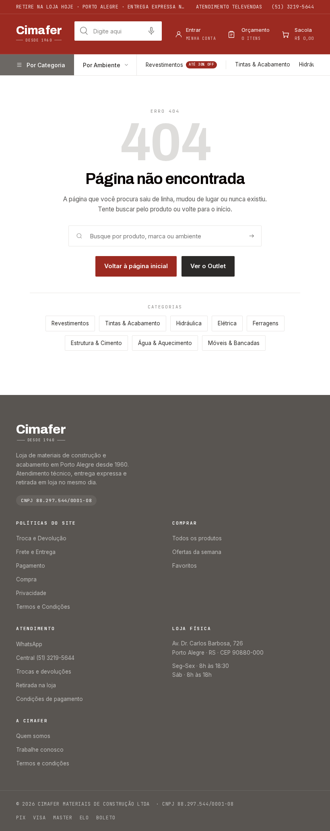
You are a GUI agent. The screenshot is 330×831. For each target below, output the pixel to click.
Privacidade (31, 593)
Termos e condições (42, 763)
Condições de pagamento (49, 699)
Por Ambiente (101, 65)
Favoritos (184, 565)
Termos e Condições (43, 607)
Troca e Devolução (41, 538)
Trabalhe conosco (40, 749)
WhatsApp (29, 644)
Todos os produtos (197, 538)
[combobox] (118, 31)
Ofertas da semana (196, 552)
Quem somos (33, 736)
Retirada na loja (36, 685)
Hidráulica (311, 64)
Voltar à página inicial (135, 266)
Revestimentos (180, 65)
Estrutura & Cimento (96, 343)
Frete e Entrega (36, 552)
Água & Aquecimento (165, 343)
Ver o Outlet (208, 266)
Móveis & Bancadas (234, 343)
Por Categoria (46, 65)
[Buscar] (251, 236)
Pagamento (30, 565)
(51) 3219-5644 (293, 7)
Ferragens (265, 323)
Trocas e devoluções (43, 671)
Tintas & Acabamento (262, 64)
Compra (26, 579)
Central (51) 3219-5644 (45, 658)
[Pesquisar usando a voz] (151, 31)
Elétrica (227, 323)
